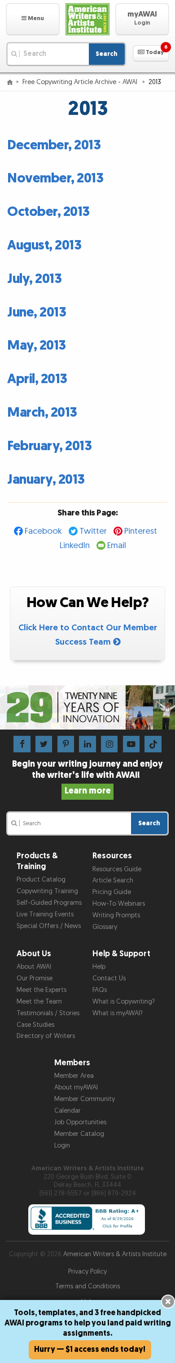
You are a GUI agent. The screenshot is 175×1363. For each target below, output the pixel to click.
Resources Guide (116, 869)
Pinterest (140, 531)
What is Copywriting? (123, 1001)
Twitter (93, 531)
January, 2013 (46, 480)
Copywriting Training (47, 891)
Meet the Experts (41, 990)
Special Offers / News (49, 926)
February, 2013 (49, 446)
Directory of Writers (46, 1036)
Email (116, 545)
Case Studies (35, 1025)
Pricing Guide (111, 892)
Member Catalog (79, 1134)
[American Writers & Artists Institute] (87, 19)
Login (62, 1145)
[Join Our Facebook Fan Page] (21, 744)
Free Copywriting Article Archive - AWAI (80, 82)
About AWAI (34, 966)
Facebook (43, 531)
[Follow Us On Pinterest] (65, 744)
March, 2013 (42, 413)
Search (107, 54)
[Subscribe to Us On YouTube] (131, 744)
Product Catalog (41, 879)
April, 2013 (37, 379)
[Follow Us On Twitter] (43, 744)
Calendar (67, 1110)
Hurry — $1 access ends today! (89, 1349)
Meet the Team (39, 1001)
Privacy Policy (87, 1271)
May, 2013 (36, 345)
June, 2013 (36, 312)
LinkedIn (75, 545)
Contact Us (109, 978)
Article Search (112, 880)
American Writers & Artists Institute (114, 1254)
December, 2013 (54, 145)
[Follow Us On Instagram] (109, 744)
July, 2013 (34, 279)
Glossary (104, 927)
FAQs (99, 990)
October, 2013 (48, 212)
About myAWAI (76, 1087)
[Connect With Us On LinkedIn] (87, 744)
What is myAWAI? (117, 1013)
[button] (33, 19)
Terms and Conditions (87, 1286)
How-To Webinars (118, 903)
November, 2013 (55, 178)
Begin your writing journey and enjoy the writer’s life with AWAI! (87, 777)
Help (98, 966)
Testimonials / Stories (48, 1013)
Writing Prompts (116, 915)
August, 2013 (44, 245)
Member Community (84, 1099)
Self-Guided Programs (49, 903)
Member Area (74, 1076)
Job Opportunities (80, 1122)
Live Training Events (45, 914)
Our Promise (34, 978)
